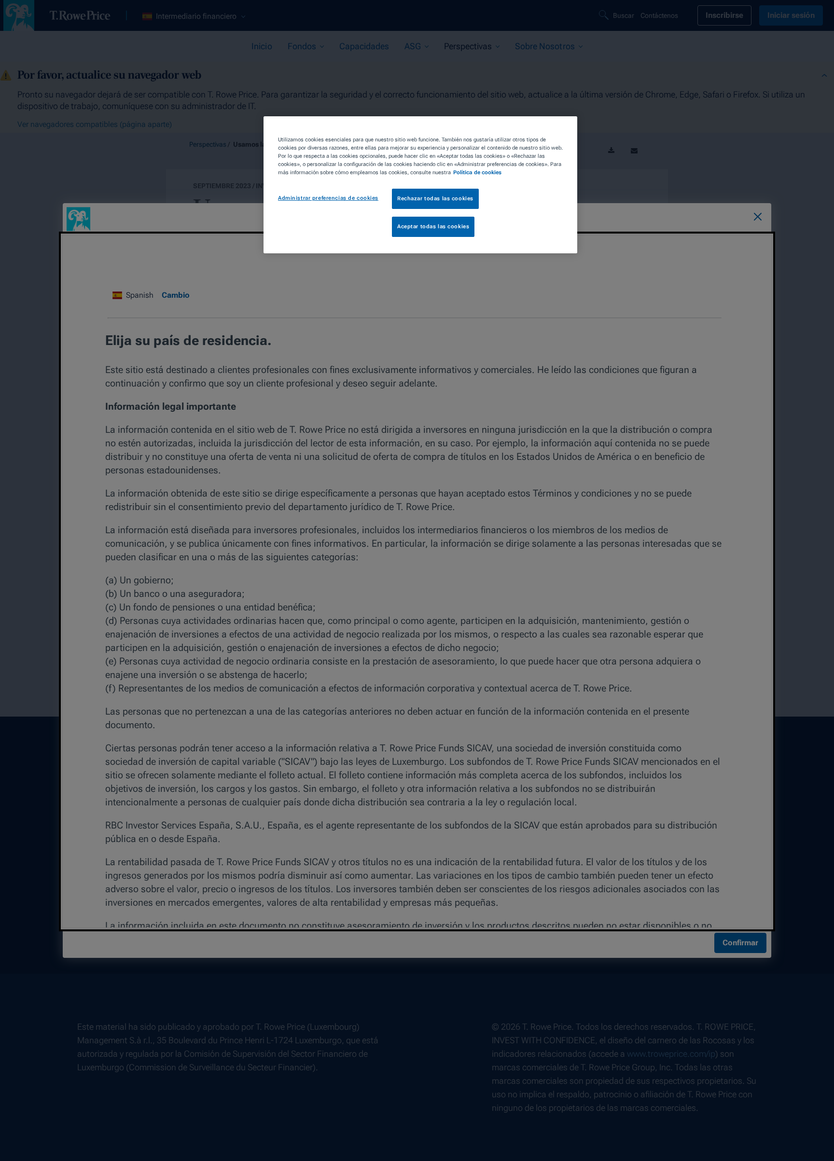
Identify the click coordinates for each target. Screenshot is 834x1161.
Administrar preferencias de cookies (328, 197)
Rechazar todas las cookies (435, 198)
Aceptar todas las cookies (433, 226)
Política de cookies (477, 172)
